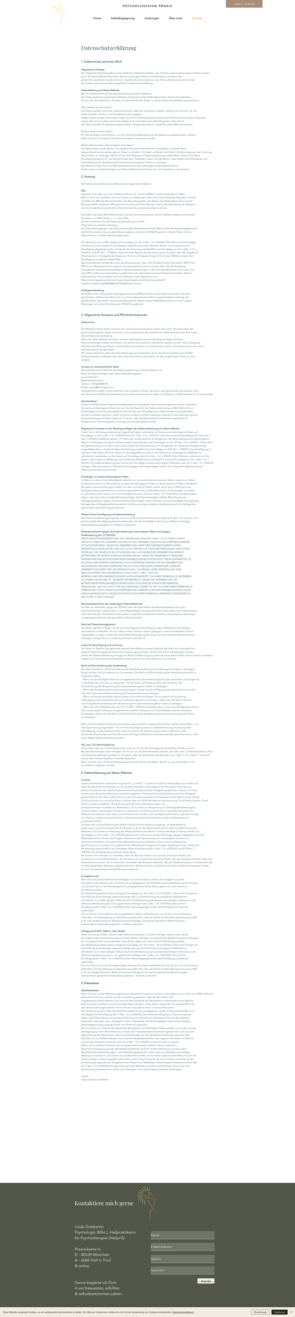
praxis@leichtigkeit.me (101, 387)
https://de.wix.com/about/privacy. (99, 225)
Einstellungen (260, 1312)
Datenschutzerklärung (183, 1312)
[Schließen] (291, 1312)
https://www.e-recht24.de (94, 1079)
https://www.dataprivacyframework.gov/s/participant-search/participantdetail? (123, 279)
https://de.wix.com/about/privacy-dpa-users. (105, 235)
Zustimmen (279, 1312)
